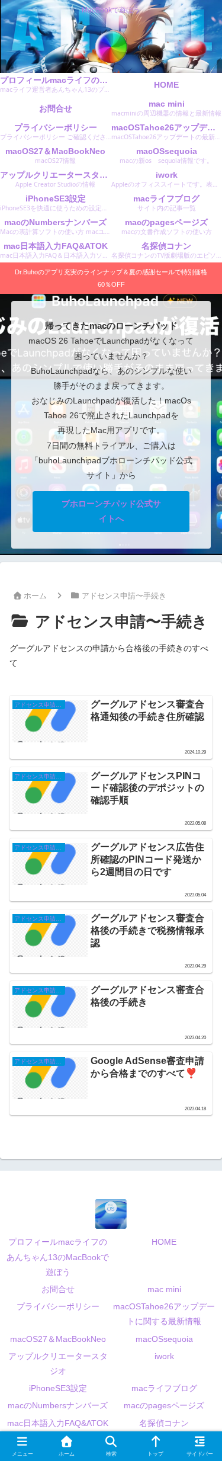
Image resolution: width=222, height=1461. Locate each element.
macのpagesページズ (164, 1405)
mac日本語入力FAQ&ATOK (57, 1423)
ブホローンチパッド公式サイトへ (111, 511)
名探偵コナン (164, 1423)
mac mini (164, 1289)
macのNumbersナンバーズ (58, 1405)
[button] (197, 1351)
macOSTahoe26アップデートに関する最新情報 (164, 1314)
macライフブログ (164, 1388)
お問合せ (58, 1289)
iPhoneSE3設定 (58, 1388)
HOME (164, 1242)
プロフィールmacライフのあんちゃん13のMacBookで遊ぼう (58, 1256)
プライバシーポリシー (58, 1306)
